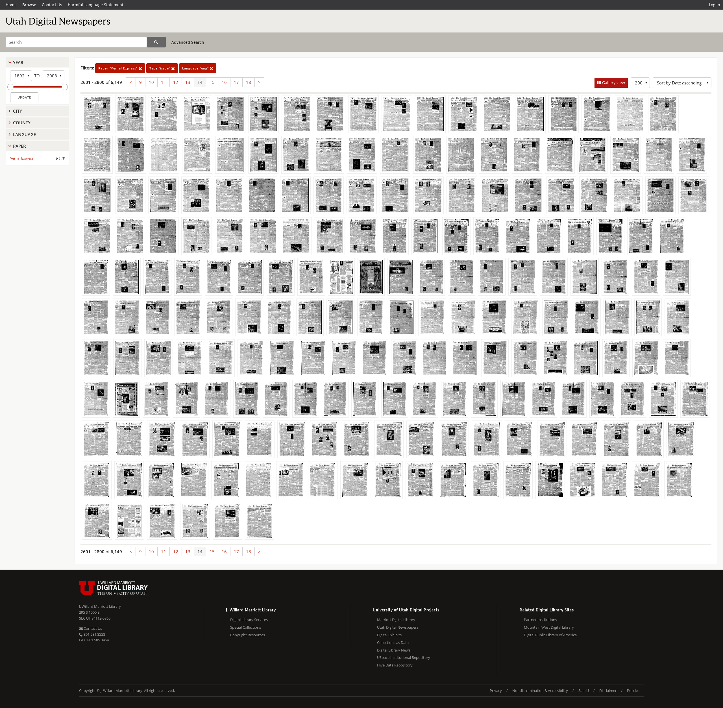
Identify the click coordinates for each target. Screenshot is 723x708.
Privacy (496, 690)
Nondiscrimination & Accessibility (540, 690)
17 (236, 82)
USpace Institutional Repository (403, 657)
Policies (633, 690)
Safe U (583, 690)
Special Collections (245, 627)
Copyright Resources (247, 634)
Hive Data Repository (395, 665)
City (17, 111)
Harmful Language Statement (95, 4)
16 (224, 82)
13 (187, 82)
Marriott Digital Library (396, 619)
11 (163, 82)
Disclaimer (608, 690)
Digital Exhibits (389, 634)
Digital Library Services (249, 619)
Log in (714, 4)
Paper (19, 146)
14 (199, 82)
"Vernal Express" (118, 68)
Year (18, 62)
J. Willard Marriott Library (100, 606)
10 (151, 82)
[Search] (156, 42)
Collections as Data (393, 642)
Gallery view (613, 82)
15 (212, 82)
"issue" (160, 68)
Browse (29, 4)
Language (24, 134)
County (22, 122)
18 (248, 82)
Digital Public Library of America (550, 634)
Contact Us (52, 4)
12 (175, 82)
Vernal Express (22, 158)
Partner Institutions (540, 619)
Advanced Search (187, 42)
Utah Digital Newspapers (397, 627)
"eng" (196, 68)
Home (11, 4)
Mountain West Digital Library (549, 627)
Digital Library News (393, 650)
